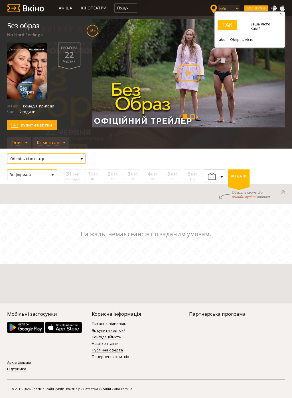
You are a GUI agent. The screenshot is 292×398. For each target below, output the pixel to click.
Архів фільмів (19, 362)
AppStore (282, 8)
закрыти (283, 192)
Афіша (65, 8)
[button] (32, 174)
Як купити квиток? (108, 330)
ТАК (227, 25)
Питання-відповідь (109, 324)
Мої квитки (256, 8)
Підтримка (16, 369)
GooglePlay (274, 8)
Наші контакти (105, 343)
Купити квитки (36, 125)
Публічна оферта (107, 350)
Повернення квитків (110, 357)
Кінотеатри (93, 8)
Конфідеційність (106, 337)
